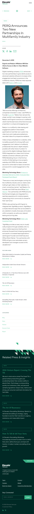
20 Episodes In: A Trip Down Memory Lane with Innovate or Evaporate (15, 273)
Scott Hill (11, 115)
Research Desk (6, 328)
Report (4, 331)
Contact (20, 480)
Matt (27, 189)
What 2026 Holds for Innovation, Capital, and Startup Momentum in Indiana (16, 255)
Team (3, 480)
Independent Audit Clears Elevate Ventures (14, 264)
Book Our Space (6, 486)
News (3, 41)
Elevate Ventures (6, 2)
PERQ (21, 71)
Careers (4, 483)
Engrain (19, 83)
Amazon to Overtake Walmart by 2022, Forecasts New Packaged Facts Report (15, 175)
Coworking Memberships (25, 486)
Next (28, 11)
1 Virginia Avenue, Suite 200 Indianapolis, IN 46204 (10, 471)
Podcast (4, 324)
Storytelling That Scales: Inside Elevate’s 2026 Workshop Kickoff (14, 300)
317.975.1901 (5, 474)
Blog (3, 317)
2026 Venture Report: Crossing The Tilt (16, 371)
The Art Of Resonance (8, 283)
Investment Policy (7, 507)
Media (19, 483)
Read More (5, 258)
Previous (6, 11)
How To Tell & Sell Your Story (10, 291)
